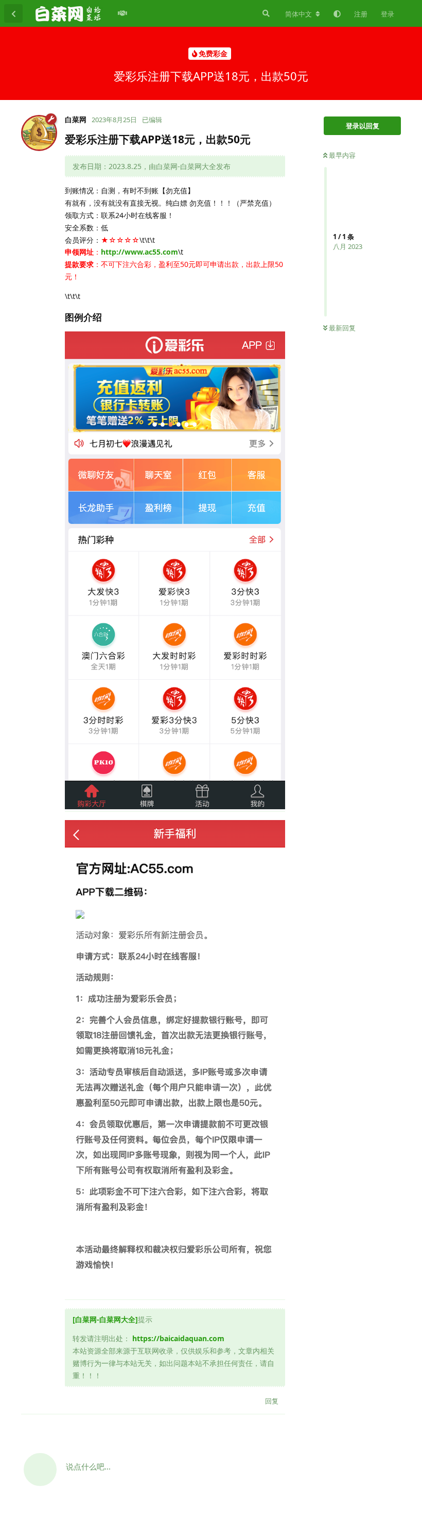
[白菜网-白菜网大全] (105, 1319)
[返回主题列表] (13, 13)
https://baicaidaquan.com (178, 1338)
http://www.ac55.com (139, 252)
